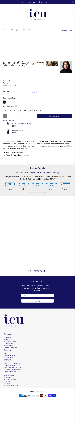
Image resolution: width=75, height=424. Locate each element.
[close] (73, 2)
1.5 (10, 110)
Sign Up (37, 301)
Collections (7, 381)
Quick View (7, 125)
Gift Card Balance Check (12, 385)
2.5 (30, 110)
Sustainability (8, 357)
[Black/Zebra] (5, 102)
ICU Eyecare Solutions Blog (12, 369)
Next (70, 30)
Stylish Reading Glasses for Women (18, 30)
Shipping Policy (9, 343)
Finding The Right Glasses (12, 367)
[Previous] (25, 57)
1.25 (5, 110)
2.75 (35, 110)
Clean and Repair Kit (18, 130)
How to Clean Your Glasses (12, 363)
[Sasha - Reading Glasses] (37, 45)
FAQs (5, 353)
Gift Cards (7, 383)
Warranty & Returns (10, 341)
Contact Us (7, 337)
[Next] (49, 57)
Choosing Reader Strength (12, 365)
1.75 (15, 110)
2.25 (25, 110)
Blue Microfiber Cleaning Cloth (22, 124)
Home (4, 30)
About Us (7, 339)
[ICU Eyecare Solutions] (37, 14)
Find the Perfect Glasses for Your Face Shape (45, 173)
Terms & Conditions (10, 348)
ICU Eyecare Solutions (39, 391)
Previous (63, 30)
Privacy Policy (8, 346)
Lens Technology (9, 355)
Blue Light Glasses (10, 379)
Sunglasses (7, 377)
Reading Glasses (9, 375)
